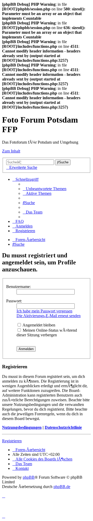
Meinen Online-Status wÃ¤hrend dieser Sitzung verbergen (47, 332)
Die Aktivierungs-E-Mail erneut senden (49, 315)
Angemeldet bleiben (38, 325)
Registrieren (12, 441)
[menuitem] (44, 188)
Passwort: (14, 301)
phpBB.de (61, 486)
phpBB (29, 477)
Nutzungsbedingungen (22, 427)
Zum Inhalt (11, 151)
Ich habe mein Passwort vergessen (44, 311)
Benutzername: (18, 286)
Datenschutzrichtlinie (63, 427)
